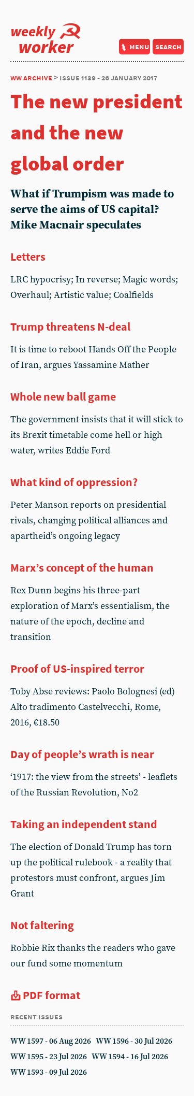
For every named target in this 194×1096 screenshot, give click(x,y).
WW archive (31, 77)
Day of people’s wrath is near (82, 754)
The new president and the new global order (96, 132)
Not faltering (42, 925)
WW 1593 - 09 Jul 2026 (48, 1072)
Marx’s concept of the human (82, 567)
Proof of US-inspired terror (77, 668)
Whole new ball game (63, 396)
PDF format (51, 995)
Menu (139, 46)
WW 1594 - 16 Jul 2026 (130, 1057)
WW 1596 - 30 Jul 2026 (134, 1041)
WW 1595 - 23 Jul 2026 (48, 1057)
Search (168, 46)
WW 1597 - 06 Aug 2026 (50, 1041)
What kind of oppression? (74, 482)
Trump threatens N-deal (70, 326)
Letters (28, 256)
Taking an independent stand (83, 824)
